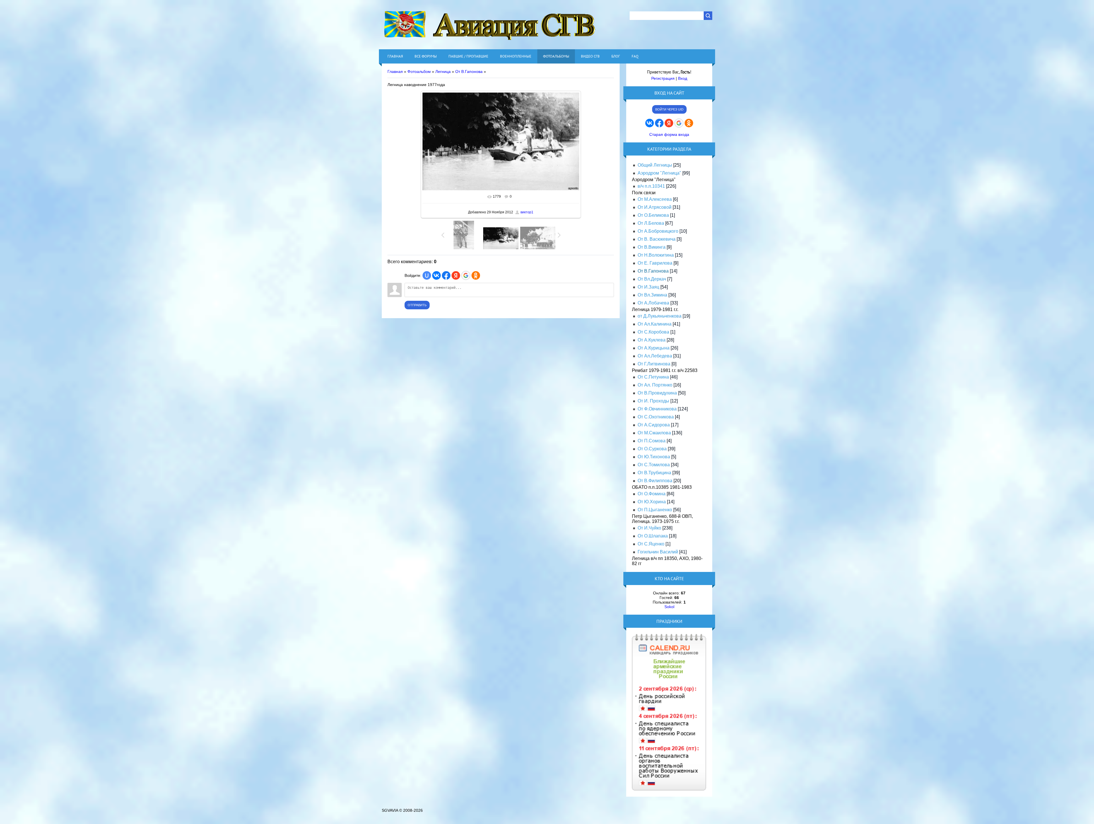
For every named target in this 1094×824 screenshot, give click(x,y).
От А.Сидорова (654, 424)
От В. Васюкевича (656, 239)
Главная (395, 71)
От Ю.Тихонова (654, 456)
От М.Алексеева (655, 199)
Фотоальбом (419, 71)
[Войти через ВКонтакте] (436, 275)
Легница (443, 71)
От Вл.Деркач (652, 279)
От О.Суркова (652, 448)
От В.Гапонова (469, 71)
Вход (682, 78)
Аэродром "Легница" (659, 173)
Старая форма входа (669, 134)
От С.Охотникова (656, 416)
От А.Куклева (652, 340)
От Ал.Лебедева (655, 355)
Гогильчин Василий (658, 551)
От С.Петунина (653, 377)
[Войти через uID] (427, 275)
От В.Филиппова (655, 480)
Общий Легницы (655, 165)
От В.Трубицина (654, 472)
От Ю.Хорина (652, 501)
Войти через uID (669, 109)
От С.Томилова (654, 464)
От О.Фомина (652, 493)
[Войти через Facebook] (446, 275)
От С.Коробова (653, 332)
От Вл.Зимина (652, 295)
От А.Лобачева (653, 302)
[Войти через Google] (465, 275)
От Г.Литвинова (654, 363)
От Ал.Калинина (654, 324)
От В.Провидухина (657, 392)
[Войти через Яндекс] (456, 275)
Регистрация (663, 78)
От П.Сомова (652, 440)
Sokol (669, 606)
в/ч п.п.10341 (651, 186)
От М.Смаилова (654, 432)
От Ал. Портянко (655, 385)
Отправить (417, 305)
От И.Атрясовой (654, 207)
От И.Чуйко (649, 528)
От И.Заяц (648, 287)
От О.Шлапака (653, 535)
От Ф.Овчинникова (657, 408)
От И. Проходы (653, 400)
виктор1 (527, 212)
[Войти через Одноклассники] (476, 275)
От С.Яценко (651, 543)
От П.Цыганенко (655, 509)
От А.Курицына (654, 347)
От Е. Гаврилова (655, 263)
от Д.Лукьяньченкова (659, 316)
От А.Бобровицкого (658, 231)
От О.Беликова (653, 215)
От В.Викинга (652, 247)
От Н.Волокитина (656, 255)
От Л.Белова (651, 223)
